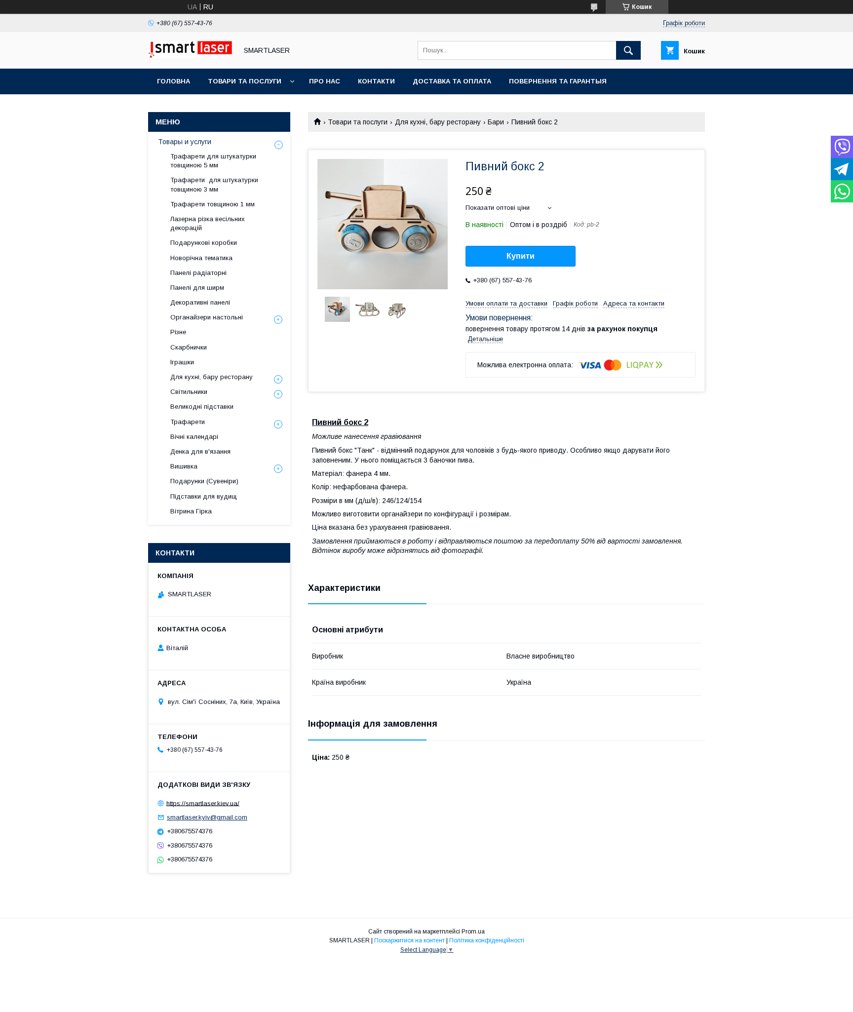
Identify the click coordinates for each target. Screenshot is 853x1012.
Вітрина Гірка (191, 511)
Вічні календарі (194, 436)
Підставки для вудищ (203, 496)
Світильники (188, 391)
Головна (173, 81)
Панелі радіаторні (198, 272)
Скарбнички (188, 347)
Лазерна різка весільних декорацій (207, 223)
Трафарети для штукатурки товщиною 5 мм (213, 161)
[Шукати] (628, 50)
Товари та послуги (244, 81)
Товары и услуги (184, 142)
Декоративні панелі (200, 302)
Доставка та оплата (452, 81)
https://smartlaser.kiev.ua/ (202, 803)
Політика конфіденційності (486, 940)
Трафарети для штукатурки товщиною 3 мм (214, 184)
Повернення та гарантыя (558, 81)
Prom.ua (473, 931)
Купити (520, 256)
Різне (178, 332)
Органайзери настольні (206, 317)
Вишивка (183, 466)
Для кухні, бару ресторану (438, 122)
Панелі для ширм (197, 287)
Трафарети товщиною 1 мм (213, 204)
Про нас (324, 81)
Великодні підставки (201, 406)
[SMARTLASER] (190, 56)
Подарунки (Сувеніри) (204, 481)
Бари (496, 122)
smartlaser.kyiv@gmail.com (207, 817)
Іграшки (182, 362)
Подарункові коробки (203, 242)
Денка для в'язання (200, 451)
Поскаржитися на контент (409, 940)
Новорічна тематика (201, 258)
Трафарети (187, 422)
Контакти (376, 81)
